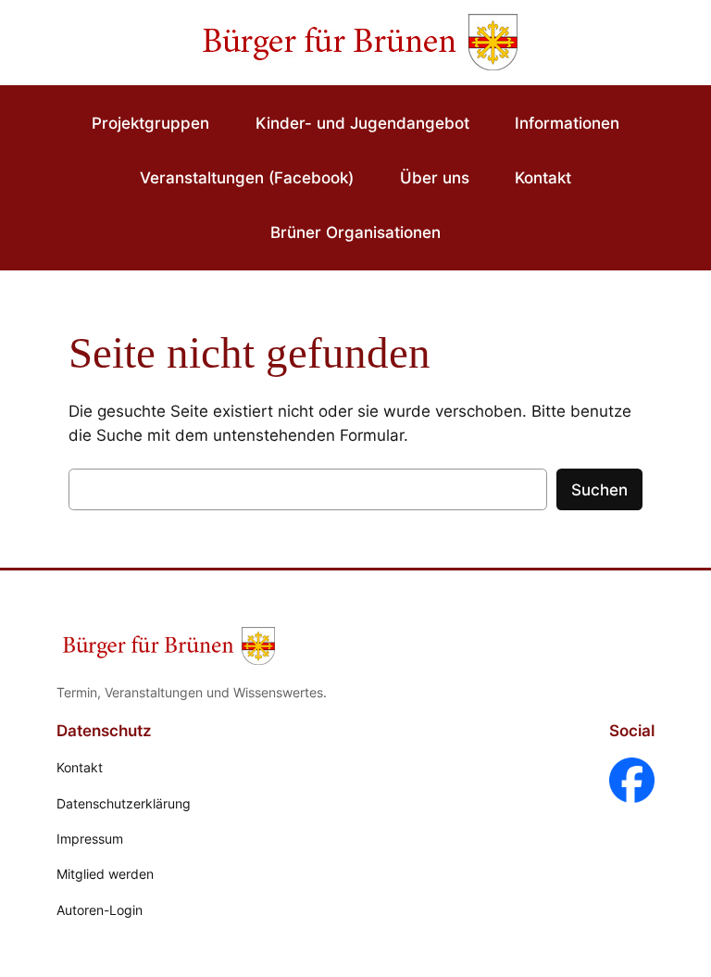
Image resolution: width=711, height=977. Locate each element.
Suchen (599, 490)
